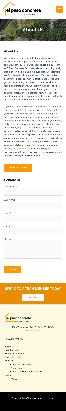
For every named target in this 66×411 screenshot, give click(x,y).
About (15, 379)
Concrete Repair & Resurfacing (27, 371)
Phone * (8, 226)
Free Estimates (12, 350)
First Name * (10, 186)
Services (9, 360)
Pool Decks (17, 368)
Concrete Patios (13, 357)
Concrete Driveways (22, 364)
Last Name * (10, 200)
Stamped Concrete (14, 353)
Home (8, 346)
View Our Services (18, 168)
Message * (9, 239)
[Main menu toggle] (59, 9)
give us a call (23, 148)
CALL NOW (33, 297)
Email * (7, 213)
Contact (9, 375)
